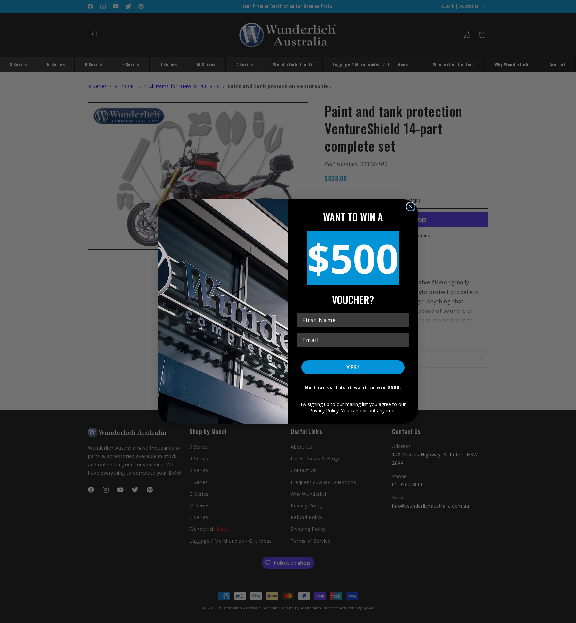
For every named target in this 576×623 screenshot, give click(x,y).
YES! (353, 367)
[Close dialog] (411, 207)
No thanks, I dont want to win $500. (353, 387)
